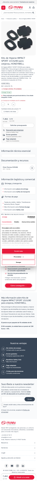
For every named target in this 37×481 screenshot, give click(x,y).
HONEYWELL (5, 83)
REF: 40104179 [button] (6, 86)
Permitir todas (18, 251)
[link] (29, 7)
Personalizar (17, 256)
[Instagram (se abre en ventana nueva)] (17, 466)
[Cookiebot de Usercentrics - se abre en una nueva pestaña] (27, 217)
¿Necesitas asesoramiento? (18, 2)
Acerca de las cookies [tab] (28, 222)
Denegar (18, 262)
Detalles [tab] (16, 222)
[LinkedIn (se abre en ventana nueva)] (23, 466)
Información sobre (16, 189)
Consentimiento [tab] (7, 222)
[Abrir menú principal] (3, 8)
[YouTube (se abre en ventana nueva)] (12, 466)
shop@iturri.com (6, 437)
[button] (18, 38)
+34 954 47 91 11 (6, 435)
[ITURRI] (15, 8)
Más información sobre (17, 207)
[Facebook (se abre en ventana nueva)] (6, 466)
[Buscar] (33, 13)
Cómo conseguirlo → (18, 286)
